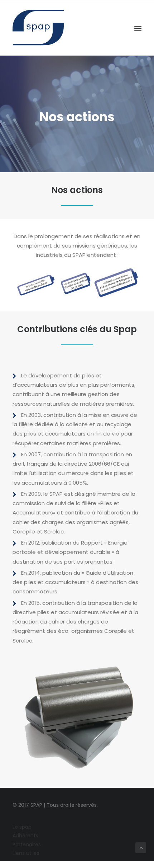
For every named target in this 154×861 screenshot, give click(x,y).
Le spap (22, 827)
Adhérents (25, 835)
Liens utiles (26, 853)
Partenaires (27, 844)
